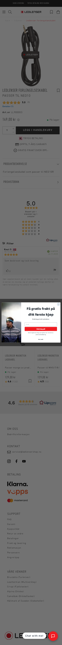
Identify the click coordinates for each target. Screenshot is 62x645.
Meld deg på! (41, 329)
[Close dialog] (58, 304)
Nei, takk (40, 339)
